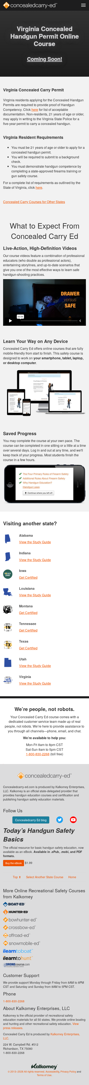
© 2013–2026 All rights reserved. (26, 1071)
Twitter (59, 819)
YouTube (73, 819)
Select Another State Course (44, 877)
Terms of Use (44, 1075)
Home (72, 877)
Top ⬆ (17, 877)
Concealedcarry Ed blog (31, 820)
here (34, 109)
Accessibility (52, 1071)
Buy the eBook (13, 863)
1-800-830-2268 (37, 754)
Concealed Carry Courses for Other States (34, 201)
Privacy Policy (68, 1071)
